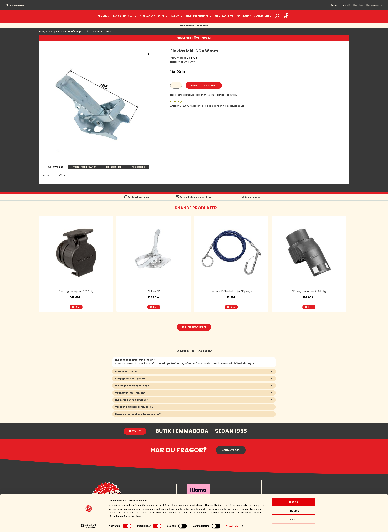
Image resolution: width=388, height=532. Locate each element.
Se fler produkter (194, 327)
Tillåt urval (293, 510)
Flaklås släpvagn (77, 31)
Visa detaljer (232, 526)
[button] (148, 54)
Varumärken (261, 16)
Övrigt (175, 16)
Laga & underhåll (123, 16)
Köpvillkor (358, 5)
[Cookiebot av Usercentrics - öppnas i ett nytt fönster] (88, 526)
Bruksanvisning (55, 167)
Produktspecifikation (84, 167)
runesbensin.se (17, 5)
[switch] (157, 526)
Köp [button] (78, 307)
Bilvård (102, 16)
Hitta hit (135, 431)
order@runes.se (231, 486)
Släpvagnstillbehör (152, 16)
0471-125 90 (229, 491)
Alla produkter (224, 16)
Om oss (334, 5)
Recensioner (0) (114, 167)
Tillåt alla (293, 501)
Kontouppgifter (374, 5)
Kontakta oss (231, 450)
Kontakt (346, 5)
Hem (41, 31)
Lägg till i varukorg (204, 85)
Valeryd (192, 58)
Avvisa (293, 519)
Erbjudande (244, 16)
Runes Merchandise (197, 16)
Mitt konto (272, 487)
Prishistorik (138, 167)
